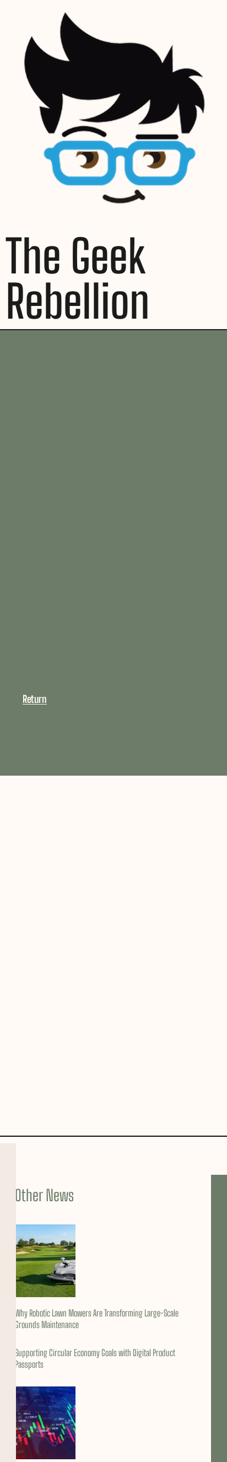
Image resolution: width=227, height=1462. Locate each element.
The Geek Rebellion (78, 278)
